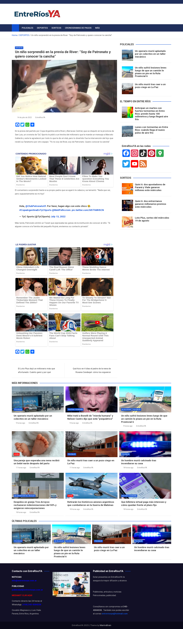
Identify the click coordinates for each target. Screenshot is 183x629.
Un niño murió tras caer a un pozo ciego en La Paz (150, 86)
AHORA (16, 454)
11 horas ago (21, 468)
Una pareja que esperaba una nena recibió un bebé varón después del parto (36, 462)
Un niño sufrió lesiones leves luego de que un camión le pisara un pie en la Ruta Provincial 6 (150, 72)
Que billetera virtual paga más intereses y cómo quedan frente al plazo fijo (143, 503)
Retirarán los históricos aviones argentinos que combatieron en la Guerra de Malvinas (90, 503)
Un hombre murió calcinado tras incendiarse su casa (138, 462)
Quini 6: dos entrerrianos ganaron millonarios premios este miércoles (150, 204)
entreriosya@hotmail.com (115, 613)
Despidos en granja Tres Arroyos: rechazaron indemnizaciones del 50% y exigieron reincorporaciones (35, 505)
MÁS (97, 28)
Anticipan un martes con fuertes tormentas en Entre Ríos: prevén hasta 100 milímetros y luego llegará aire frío (151, 114)
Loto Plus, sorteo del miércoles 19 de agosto (152, 219)
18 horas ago (128, 468)
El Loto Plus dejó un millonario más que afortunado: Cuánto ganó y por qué (36, 370)
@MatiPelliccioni (61, 210)
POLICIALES (27, 28)
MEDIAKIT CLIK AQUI (22, 595)
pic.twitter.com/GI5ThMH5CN (88, 210)
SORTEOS (56, 28)
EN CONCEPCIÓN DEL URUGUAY (24, 496)
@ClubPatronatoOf (35, 206)
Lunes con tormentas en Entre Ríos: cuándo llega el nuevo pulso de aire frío (151, 130)
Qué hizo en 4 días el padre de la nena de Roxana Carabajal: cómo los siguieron (92, 370)
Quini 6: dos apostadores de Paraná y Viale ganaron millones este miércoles (150, 187)
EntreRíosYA (40, 117)
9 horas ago (20, 423)
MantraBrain (105, 625)
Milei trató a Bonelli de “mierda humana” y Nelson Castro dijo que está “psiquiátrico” (90, 417)
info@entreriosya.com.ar (24, 580)
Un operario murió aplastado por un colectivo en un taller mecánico (150, 54)
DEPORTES (42, 28)
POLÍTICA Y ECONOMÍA (75, 409)
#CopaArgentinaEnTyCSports (35, 210)
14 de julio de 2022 (24, 117)
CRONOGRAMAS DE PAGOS (78, 28)
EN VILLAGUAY (126, 409)
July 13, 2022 (58, 216)
